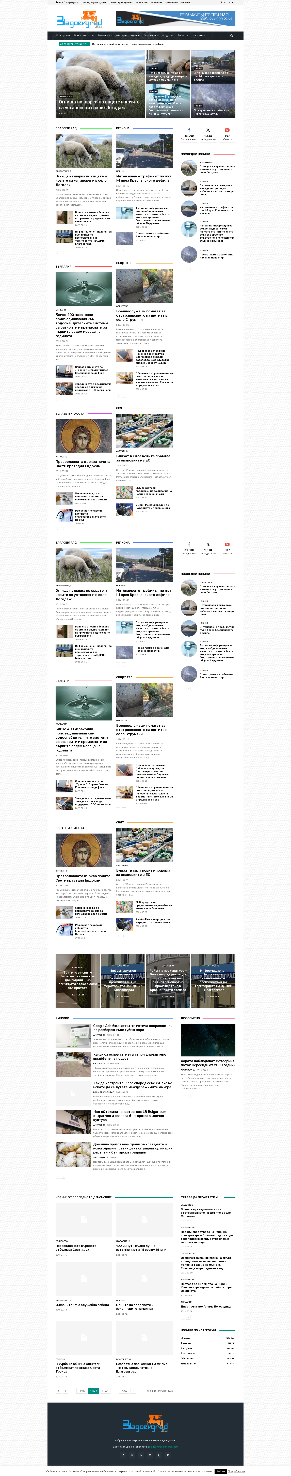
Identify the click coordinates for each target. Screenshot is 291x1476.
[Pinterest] (150, 1455)
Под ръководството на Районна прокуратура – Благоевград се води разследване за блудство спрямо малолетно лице (152, 356)
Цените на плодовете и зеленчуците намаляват (135, 1307)
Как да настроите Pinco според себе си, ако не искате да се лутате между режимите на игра (132, 1085)
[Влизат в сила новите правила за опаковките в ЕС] (144, 431)
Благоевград (66, 97)
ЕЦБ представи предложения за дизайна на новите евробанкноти (154, 491)
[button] (231, 35)
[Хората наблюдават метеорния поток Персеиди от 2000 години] (208, 1040)
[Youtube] (233, 3)
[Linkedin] (141, 1455)
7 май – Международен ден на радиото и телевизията (153, 506)
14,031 (105, 1390)
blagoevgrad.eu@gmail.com (163, 1447)
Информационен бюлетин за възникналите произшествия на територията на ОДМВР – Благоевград (93, 237)
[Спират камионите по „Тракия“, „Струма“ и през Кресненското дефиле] (64, 371)
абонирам (227, 128)
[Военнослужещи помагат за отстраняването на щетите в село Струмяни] (144, 286)
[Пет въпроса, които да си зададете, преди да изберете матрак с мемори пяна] (168, 67)
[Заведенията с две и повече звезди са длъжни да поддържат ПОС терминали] (64, 388)
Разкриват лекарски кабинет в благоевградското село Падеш (90, 515)
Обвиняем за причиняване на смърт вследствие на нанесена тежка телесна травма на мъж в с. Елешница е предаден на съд (154, 379)
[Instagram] (225, 3)
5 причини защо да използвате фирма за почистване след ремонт (91, 496)
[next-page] (63, 254)
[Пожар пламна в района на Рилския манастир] (213, 101)
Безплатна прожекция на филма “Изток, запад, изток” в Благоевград (141, 1368)
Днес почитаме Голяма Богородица (206, 1306)
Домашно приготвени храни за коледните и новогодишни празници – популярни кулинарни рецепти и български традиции (132, 1148)
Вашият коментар (103, 1092)
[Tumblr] (159, 1455)
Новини (153, 68)
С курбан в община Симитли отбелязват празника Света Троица (78, 1368)
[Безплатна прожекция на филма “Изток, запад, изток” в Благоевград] (144, 1338)
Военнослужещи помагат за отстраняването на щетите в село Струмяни (141, 315)
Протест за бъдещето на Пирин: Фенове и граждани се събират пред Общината (207, 1287)
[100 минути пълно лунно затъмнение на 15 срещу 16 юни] (144, 1220)
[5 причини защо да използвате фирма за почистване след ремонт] (64, 498)
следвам (208, 128)
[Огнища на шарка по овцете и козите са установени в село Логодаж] (100, 84)
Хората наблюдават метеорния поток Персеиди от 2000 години (208, 1063)
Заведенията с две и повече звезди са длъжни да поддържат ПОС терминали (93, 387)
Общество (122, 306)
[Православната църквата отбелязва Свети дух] (84, 1220)
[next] (230, 44)
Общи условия (95, 1473)
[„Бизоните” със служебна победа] (84, 1279)
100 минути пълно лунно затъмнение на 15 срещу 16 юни (141, 1248)
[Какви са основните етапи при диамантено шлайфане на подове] (73, 1064)
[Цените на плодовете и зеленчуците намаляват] (144, 1279)
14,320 (124, 1390)
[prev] (225, 44)
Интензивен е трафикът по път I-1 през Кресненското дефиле (143, 178)
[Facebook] (221, 3)
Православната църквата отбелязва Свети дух (76, 1248)
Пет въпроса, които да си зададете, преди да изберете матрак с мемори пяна (217, 190)
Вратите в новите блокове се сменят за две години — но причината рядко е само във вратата (92, 217)
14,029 (81, 1390)
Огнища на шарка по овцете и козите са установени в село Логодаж (135, 44)
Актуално (61, 457)
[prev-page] (58, 254)
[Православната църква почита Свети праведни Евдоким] (84, 436)
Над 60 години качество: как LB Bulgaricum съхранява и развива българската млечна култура (129, 1116)
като (189, 128)
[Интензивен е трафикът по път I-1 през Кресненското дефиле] (213, 67)
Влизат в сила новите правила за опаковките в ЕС (143, 458)
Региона (61, 1359)
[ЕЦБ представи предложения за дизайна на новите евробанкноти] (124, 492)
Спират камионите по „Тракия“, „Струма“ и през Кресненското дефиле (91, 370)
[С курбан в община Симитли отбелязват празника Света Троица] (84, 1338)
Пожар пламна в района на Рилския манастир (152, 235)
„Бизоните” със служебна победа (82, 1305)
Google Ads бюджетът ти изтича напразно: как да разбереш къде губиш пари (132, 1028)
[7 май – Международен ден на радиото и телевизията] (124, 509)
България (61, 310)
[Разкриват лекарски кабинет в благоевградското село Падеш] (64, 515)
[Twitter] (229, 3)
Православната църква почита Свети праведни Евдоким (83, 463)
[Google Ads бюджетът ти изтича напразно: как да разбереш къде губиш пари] (73, 1036)
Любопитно (188, 1070)
